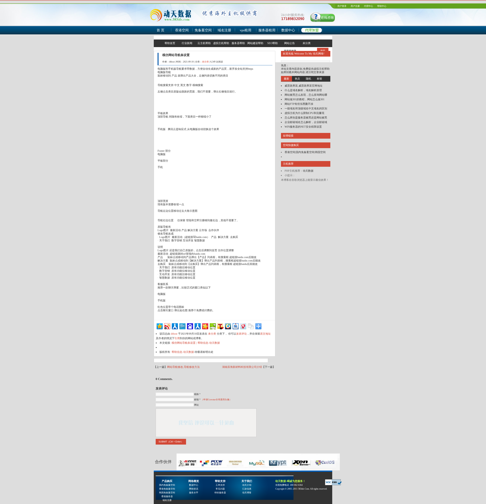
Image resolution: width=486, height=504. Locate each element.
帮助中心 (381, 6)
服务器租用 (266, 30)
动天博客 (246, 492)
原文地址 (265, 333)
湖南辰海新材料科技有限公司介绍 (242, 367)
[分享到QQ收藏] (227, 325)
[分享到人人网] (174, 325)
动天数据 (308, 170)
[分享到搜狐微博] (220, 325)
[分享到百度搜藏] (189, 325)
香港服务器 (167, 496)
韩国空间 (320, 152)
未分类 (307, 43)
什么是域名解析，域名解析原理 (303, 90)
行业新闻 (187, 43)
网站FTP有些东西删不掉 (299, 104)
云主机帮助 (204, 43)
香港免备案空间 (167, 488)
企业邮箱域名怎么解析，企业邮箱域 (306, 122)
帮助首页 (170, 43)
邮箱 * (213, 399)
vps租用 (245, 30)
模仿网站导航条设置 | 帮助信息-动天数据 (196, 342)
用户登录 (341, 6)
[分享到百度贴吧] (235, 325)
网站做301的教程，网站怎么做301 (304, 99)
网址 (196, 405)
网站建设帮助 (255, 43)
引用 (177, 338)
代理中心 (368, 6)
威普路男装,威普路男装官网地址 (304, 85)
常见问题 (220, 488)
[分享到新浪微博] (166, 325)
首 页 (160, 30)
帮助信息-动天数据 (183, 352)
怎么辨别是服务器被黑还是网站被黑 (306, 117)
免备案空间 (203, 30)
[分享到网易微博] (242, 325)
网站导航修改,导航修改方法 (183, 367)
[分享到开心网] (204, 325)
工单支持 (220, 485)
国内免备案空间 (305, 152)
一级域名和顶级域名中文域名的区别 (306, 108)
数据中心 (288, 30)
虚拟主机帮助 (221, 43)
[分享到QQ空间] (159, 325)
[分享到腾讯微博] (182, 325)
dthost (174, 333)
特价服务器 (220, 492)
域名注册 (224, 30)
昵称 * (197, 394)
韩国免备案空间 (167, 492)
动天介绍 (246, 485)
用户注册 (355, 6)
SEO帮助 (272, 43)
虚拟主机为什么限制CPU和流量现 (304, 113)
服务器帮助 (238, 43)
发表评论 (241, 333)
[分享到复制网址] (250, 325)
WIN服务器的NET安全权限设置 (303, 126)
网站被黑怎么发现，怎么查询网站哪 (306, 94)
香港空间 (182, 30)
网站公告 (289, 43)
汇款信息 (246, 488)
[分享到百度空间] (212, 325)
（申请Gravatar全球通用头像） (216, 399)
